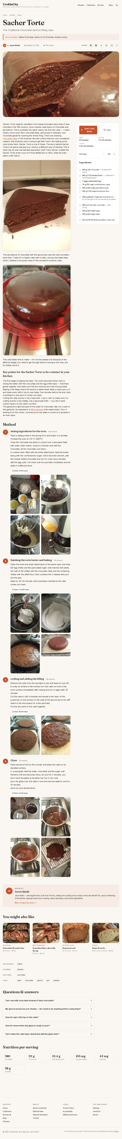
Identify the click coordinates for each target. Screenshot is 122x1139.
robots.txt (96, 1111)
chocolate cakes (10, 138)
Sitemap (96, 1108)
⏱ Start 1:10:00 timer (20, 589)
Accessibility (68, 1111)
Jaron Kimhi (34, 1132)
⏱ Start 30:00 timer (20, 471)
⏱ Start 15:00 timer (20, 793)
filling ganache (37, 409)
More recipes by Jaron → (25, 903)
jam (48, 980)
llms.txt (95, 1115)
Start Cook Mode (89, 130)
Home (5, 15)
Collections (91, 5)
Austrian (12, 15)
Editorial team (38, 1111)
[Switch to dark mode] (117, 5)
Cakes (19, 15)
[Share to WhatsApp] (106, 45)
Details (116, 1131)
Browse (101, 5)
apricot (40, 980)
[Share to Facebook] (96, 45)
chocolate (21, 975)
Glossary (6, 1121)
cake (19, 980)
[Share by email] (112, 45)
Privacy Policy (68, 1108)
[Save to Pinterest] (91, 45)
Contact (36, 1118)
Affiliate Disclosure (70, 1115)
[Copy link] (117, 45)
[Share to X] (101, 45)
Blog (110, 5)
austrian (56, 980)
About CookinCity (40, 1108)
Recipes (81, 5)
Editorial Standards (40, 1115)
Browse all (7, 1115)
